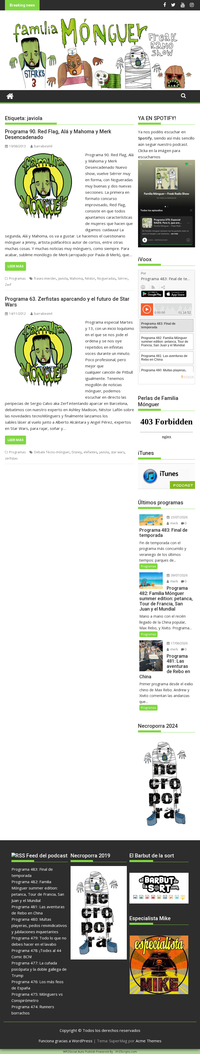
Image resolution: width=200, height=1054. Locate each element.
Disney (77, 452)
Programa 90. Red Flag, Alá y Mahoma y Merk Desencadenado (58, 134)
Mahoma (76, 278)
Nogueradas (106, 278)
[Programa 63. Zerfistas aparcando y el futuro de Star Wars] (44, 322)
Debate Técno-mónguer (52, 452)
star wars (117, 452)
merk (174, 523)
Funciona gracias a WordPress (65, 1040)
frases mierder (45, 278)
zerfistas (11, 458)
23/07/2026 (179, 517)
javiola (63, 278)
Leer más (15, 266)
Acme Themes (148, 1040)
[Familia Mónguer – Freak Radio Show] (100, 87)
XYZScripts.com (126, 1051)
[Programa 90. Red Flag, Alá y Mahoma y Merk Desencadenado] (44, 154)
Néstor (90, 278)
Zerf (8, 285)
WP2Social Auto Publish (79, 1051)
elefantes (90, 452)
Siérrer (123, 278)
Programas (17, 278)
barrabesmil (43, 146)
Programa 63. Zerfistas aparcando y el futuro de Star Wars (67, 302)
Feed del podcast (46, 855)
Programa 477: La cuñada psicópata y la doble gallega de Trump (39, 969)
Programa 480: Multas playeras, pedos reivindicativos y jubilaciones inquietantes (39, 925)
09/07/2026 (179, 575)
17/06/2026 (179, 643)
